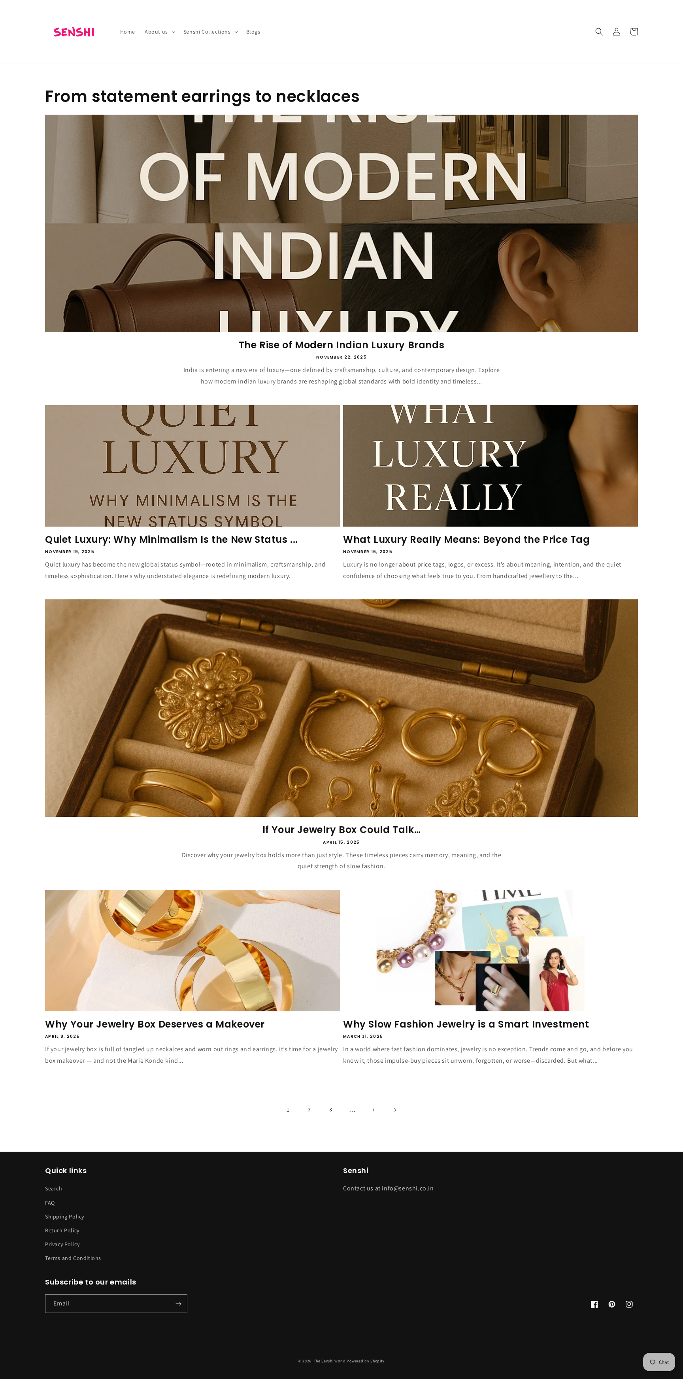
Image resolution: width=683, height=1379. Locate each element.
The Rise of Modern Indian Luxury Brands (341, 345)
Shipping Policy (64, 1216)
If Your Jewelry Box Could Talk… (341, 830)
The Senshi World (330, 1361)
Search (53, 1188)
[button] (159, 31)
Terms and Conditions (73, 1258)
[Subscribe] (178, 1303)
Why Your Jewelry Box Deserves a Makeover (155, 1024)
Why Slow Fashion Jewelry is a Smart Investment (466, 1024)
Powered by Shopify (366, 1361)
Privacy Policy (62, 1244)
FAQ (50, 1202)
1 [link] (288, 1109)
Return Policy (62, 1230)
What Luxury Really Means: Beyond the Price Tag (466, 539)
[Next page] (395, 1109)
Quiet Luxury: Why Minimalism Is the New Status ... (171, 539)
